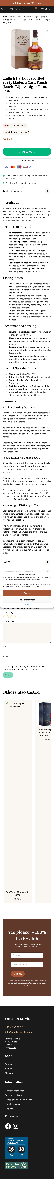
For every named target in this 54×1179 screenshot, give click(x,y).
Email (6, 656)
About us (9, 1068)
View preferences (27, 600)
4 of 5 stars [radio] (14, 616)
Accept (27, 593)
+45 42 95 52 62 (14, 1027)
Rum (19, 17)
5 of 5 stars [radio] (18, 616)
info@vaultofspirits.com (18, 1032)
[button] (47, 31)
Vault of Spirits (9, 17)
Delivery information (14, 1090)
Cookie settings (12, 1104)
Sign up (17, 973)
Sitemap (9, 1073)
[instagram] (16, 1126)
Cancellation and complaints (18, 1099)
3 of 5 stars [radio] (11, 616)
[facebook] (8, 1126)
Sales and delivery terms (16, 1095)
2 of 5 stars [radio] (7, 616)
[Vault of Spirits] (12, 9)
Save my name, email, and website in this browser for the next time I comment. (24, 668)
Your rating (9, 612)
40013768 (12, 1048)
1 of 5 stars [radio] (4, 616)
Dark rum (27, 17)
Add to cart (27, 151)
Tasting (8, 1064)
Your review (9, 621)
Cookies (26, 604)
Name (6, 646)
